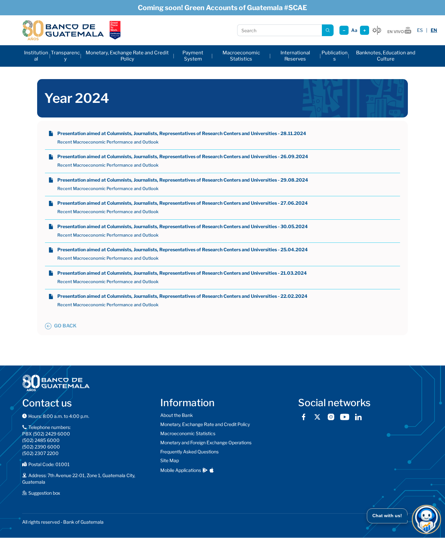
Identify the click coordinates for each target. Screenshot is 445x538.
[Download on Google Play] (205, 470)
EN (434, 30)
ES (420, 30)
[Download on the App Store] (211, 470)
